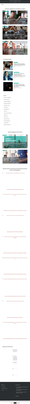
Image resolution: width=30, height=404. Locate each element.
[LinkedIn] (19, 398)
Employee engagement (5, 11)
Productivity (6, 116)
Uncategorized (6, 122)
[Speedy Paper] (15, 355)
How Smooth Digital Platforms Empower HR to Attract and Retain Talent (15, 296)
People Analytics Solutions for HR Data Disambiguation (19, 64)
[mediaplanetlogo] (15, 374)
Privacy (21, 402)
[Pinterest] (18, 398)
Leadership (4, 41)
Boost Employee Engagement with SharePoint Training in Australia (21, 390)
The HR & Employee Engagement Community (15, 0)
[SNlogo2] (15, 368)
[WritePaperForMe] (15, 349)
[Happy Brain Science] (15, 362)
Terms (19, 402)
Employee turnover (7, 105)
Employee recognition (7, 103)
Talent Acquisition (6, 118)
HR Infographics (6, 109)
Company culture (16, 62)
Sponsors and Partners (8, 346)
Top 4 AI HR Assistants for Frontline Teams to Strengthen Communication (19, 74)
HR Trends (5, 111)
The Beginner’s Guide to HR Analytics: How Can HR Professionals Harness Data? (14, 159)
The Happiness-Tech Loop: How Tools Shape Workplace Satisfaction (19, 85)
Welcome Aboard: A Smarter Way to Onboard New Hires (15, 317)
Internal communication (16, 72)
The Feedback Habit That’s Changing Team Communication (15, 189)
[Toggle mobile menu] (28, 4)
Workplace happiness (7, 124)
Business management (7, 97)
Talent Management (5, 26)
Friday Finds (6, 107)
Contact (3, 390)
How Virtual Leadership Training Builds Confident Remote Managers (22, 387)
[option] (15, 17)
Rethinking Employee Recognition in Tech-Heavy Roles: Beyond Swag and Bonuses (15, 338)
